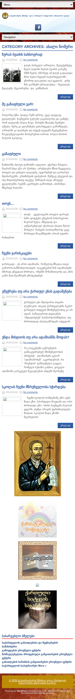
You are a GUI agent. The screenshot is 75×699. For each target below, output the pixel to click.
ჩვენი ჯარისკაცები (17, 253)
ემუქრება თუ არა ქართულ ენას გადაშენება (37, 291)
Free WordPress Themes (54, 691)
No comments (30, 60)
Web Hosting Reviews (43, 693)
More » (42, 665)
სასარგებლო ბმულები (18, 636)
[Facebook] (37, 29)
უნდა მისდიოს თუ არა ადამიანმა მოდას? (35, 337)
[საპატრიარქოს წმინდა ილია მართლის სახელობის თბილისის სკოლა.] (37, 17)
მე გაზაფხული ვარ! (17, 104)
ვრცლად (65, 97)
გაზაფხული (11, 154)
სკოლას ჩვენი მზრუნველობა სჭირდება (34, 387)
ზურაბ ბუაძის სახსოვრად (22, 54)
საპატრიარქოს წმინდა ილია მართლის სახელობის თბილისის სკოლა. (42, 681)
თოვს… (8, 203)
